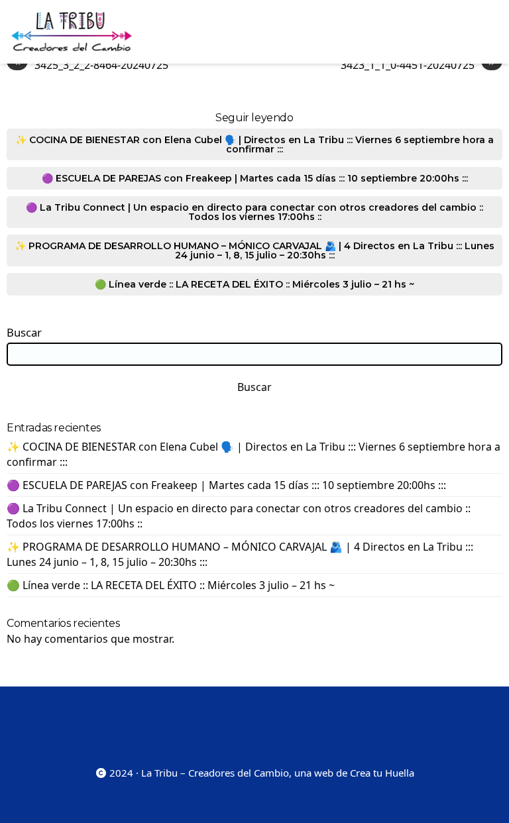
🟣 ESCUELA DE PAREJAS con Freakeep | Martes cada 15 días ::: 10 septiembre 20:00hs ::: (255, 178)
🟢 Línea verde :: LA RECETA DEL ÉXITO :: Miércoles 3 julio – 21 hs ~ (254, 284)
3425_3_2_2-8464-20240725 (91, 64)
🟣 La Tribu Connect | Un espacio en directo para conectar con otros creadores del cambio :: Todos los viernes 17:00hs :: (254, 212)
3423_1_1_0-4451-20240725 (418, 64)
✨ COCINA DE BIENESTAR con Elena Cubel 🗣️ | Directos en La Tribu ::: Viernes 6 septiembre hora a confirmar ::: (254, 144)
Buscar (24, 332)
